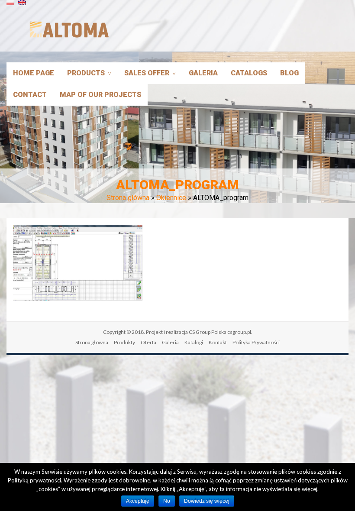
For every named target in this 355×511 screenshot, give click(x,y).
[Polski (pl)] (10, 6)
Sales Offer (146, 73)
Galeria (203, 73)
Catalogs (249, 73)
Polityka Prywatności (256, 342)
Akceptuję (137, 501)
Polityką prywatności (34, 480)
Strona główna (127, 198)
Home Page (33, 73)
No (166, 501)
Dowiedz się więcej (206, 501)
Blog (289, 73)
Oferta (148, 342)
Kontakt (218, 342)
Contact (30, 95)
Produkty (124, 342)
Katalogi (193, 342)
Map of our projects (100, 95)
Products (86, 73)
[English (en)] (22, 6)
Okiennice (171, 198)
